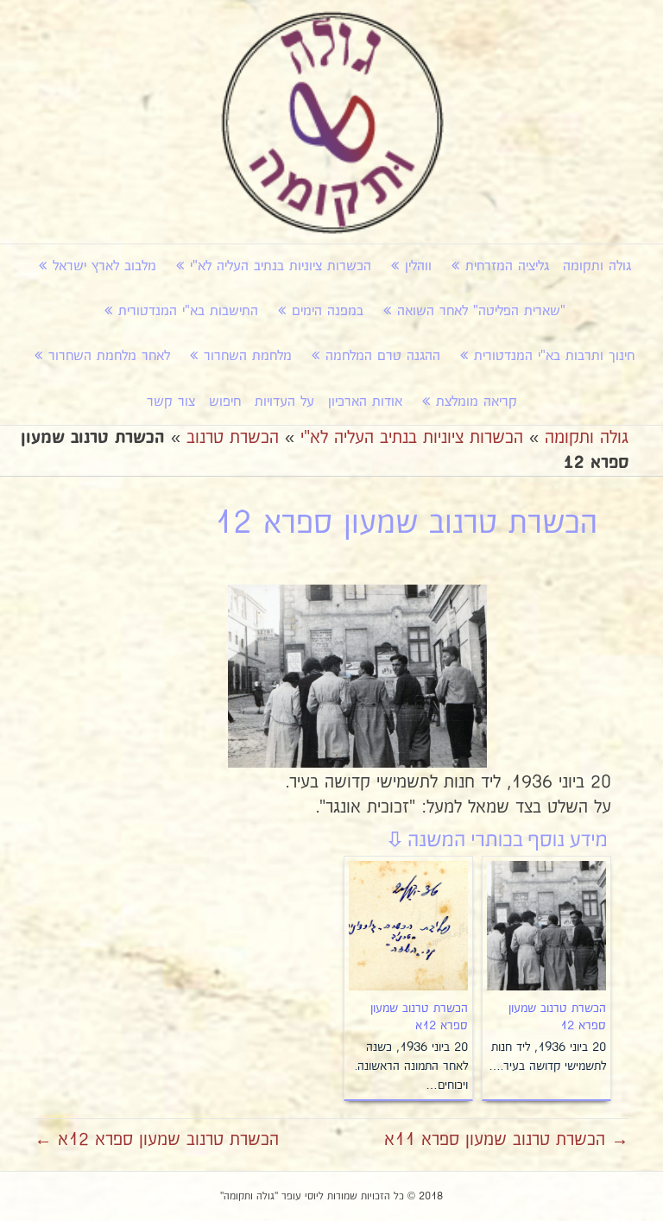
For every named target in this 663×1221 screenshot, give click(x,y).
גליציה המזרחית (507, 266)
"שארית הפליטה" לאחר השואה (481, 311)
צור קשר (171, 402)
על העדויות (284, 402)
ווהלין (418, 266)
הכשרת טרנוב (232, 437)
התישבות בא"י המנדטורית (188, 311)
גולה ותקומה (597, 266)
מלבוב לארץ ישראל (104, 266)
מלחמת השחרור (248, 356)
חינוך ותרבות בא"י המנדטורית (554, 356)
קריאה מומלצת (476, 402)
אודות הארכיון (365, 402)
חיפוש (225, 402)
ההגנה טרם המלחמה (382, 356)
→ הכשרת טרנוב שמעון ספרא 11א (506, 1139)
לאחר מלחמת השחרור (109, 356)
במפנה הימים (327, 311)
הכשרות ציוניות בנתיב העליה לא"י (280, 266)
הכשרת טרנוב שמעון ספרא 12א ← (157, 1139)
